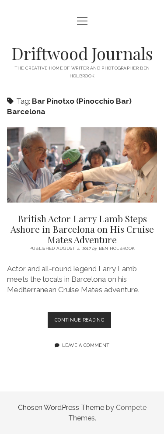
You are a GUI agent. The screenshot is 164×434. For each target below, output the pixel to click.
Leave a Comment (85, 345)
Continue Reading (83, 322)
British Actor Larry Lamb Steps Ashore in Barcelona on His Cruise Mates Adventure (82, 165)
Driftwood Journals (82, 53)
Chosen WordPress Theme (61, 407)
